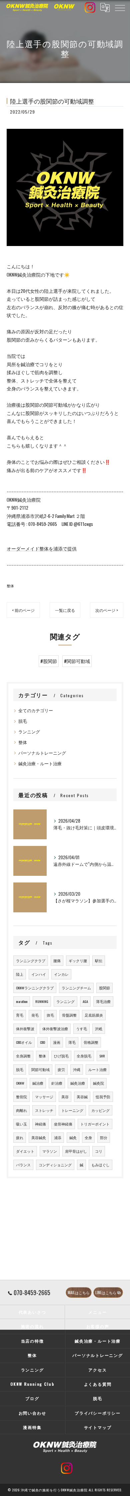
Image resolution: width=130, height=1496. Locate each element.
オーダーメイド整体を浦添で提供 (42, 548)
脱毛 (22, 721)
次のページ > (106, 610)
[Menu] (119, 7)
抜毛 (50, 1015)
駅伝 (98, 960)
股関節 (104, 987)
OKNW (20, 1083)
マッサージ (44, 1096)
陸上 (19, 974)
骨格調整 (91, 1042)
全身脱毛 (84, 1055)
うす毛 (81, 1028)
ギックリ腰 (78, 960)
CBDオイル (24, 1042)
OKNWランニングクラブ (35, 987)
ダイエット (25, 1151)
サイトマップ (98, 1427)
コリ (98, 1151)
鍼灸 (73, 1137)
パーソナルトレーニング (42, 753)
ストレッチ (44, 1110)
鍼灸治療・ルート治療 (40, 763)
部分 (103, 1137)
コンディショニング (55, 1164)
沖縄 (76, 1069)
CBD (42, 1042)
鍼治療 (37, 1083)
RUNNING (41, 1001)
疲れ (19, 1137)
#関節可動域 (77, 661)
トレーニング (72, 1110)
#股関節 (48, 661)
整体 (10, 585)
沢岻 (98, 1028)
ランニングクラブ (30, 960)
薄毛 (72, 1042)
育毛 (19, 1015)
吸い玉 (21, 1123)
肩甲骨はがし (76, 1151)
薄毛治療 (103, 1001)
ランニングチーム (76, 987)
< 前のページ (23, 610)
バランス (23, 1164)
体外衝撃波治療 (55, 1028)
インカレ (61, 974)
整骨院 (21, 1096)
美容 (65, 1096)
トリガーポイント (95, 1123)
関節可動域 (40, 1069)
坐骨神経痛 (63, 1123)
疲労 (61, 1069)
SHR (102, 1055)
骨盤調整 (69, 1015)
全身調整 (23, 1055)
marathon (21, 1001)
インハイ (38, 974)
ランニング (29, 731)
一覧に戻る (65, 610)
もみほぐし (100, 1164)
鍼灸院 (98, 1083)
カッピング (100, 1110)
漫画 (56, 1042)
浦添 (57, 1137)
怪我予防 (103, 1096)
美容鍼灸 (38, 1137)
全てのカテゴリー (35, 710)
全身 (88, 1137)
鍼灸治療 (77, 1083)
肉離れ (21, 1110)
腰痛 (57, 960)
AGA (85, 1001)
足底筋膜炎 (94, 1015)
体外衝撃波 (25, 1028)
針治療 (56, 1083)
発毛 (35, 1015)
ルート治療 (97, 1069)
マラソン (49, 1151)
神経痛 (40, 1123)
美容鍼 (82, 1096)
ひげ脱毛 (61, 1055)
